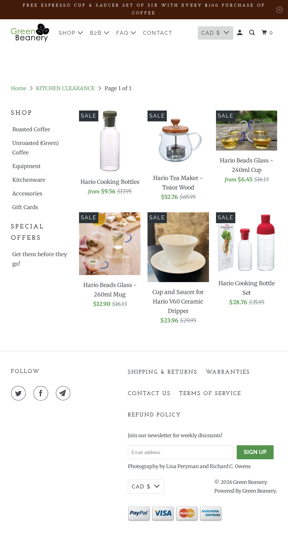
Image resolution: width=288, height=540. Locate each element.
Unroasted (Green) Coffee (35, 148)
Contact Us (149, 393)
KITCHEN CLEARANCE (65, 88)
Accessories (27, 193)
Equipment (26, 166)
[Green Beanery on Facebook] (42, 393)
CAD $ (141, 487)
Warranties (228, 372)
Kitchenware (28, 179)
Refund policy (154, 415)
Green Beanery (250, 482)
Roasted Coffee (31, 129)
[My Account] (241, 32)
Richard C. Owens (230, 466)
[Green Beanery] (30, 32)
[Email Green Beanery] (64, 393)
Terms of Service (210, 393)
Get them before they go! (39, 259)
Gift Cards (25, 207)
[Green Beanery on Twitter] (19, 393)
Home (18, 88)
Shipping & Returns (162, 372)
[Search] (253, 32)
